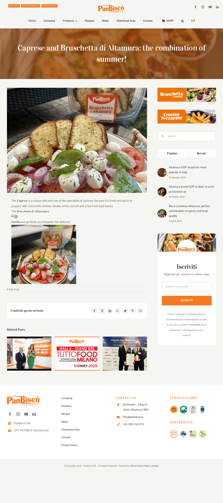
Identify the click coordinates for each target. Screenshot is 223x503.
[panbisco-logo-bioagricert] (183, 407)
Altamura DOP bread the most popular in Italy (187, 170)
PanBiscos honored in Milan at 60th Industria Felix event (124, 346)
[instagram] (203, 7)
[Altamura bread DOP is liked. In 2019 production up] (162, 189)
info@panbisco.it (133, 417)
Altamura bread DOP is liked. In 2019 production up (191, 189)
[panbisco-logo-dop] (174, 407)
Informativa (195, 324)
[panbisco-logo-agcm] (193, 407)
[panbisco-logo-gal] (193, 431)
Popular (172, 153)
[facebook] (195, 7)
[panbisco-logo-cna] (183, 431)
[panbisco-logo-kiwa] (202, 407)
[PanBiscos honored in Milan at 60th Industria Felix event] (125, 354)
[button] (182, 21)
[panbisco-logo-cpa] (174, 431)
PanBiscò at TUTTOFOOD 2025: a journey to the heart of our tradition (29, 346)
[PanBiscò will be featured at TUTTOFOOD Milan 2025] (77, 354)
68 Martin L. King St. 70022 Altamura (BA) (136, 407)
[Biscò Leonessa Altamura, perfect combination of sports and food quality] (162, 211)
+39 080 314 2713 (133, 424)
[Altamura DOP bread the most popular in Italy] (162, 170)
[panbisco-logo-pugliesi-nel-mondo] (202, 431)
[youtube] (210, 7)
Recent (201, 153)
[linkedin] (217, 7)
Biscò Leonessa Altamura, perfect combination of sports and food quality (189, 211)
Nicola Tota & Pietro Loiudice (144, 466)
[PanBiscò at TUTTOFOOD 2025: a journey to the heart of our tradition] (29, 354)
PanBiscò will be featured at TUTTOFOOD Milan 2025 (77, 346)
